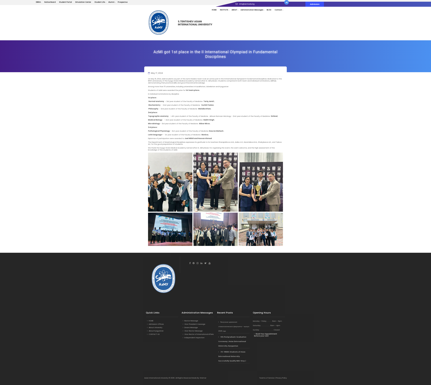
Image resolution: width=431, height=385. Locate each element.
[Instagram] (197, 263)
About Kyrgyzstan (156, 331)
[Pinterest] (193, 263)
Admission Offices (156, 324)
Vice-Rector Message (193, 331)
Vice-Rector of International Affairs (199, 334)
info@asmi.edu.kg (246, 4)
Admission (314, 4)
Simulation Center (83, 2)
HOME (214, 10)
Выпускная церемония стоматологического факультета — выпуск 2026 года (233, 326)
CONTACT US (154, 334)
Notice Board (50, 2)
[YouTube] (209, 263)
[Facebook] (190, 263)
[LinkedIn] (201, 263)
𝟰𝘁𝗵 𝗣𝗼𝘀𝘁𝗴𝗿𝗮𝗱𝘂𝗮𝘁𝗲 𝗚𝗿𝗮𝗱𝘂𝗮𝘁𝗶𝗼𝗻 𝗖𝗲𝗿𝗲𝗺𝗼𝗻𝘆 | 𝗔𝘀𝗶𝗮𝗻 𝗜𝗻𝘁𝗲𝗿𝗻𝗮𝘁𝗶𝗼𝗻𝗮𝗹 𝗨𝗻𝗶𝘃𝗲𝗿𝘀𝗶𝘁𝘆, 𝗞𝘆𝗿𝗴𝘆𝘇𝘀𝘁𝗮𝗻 (232, 341)
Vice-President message (194, 324)
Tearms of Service (266, 378)
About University (155, 327)
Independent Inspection (194, 337)
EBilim (38, 2)
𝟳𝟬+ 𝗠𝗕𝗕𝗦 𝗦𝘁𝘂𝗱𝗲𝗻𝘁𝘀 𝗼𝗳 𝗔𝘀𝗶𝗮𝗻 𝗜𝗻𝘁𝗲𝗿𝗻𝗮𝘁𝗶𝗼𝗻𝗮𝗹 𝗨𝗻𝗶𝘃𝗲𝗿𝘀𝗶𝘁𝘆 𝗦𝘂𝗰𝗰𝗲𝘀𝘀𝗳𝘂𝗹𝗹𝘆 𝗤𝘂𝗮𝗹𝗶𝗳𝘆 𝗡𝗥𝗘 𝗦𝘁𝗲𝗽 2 (232, 356)
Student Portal (65, 2)
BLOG (269, 10)
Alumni (111, 2)
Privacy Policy (281, 378)
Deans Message (191, 327)
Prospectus (123, 2)
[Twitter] (205, 263)
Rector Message (191, 321)
